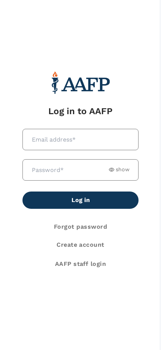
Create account (80, 244)
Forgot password (80, 226)
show (123, 169)
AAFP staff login (80, 263)
